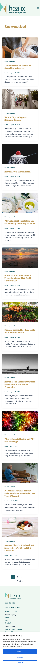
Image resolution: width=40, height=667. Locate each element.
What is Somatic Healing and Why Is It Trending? (19, 440)
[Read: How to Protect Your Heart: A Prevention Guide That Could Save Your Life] (20, 257)
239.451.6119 (10, 603)
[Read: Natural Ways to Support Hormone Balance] (20, 99)
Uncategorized (10, 61)
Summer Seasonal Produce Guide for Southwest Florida (20, 331)
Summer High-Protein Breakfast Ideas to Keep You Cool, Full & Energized (19, 548)
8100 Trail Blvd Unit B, (12, 607)
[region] (20, 649)
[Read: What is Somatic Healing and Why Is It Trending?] (20, 421)
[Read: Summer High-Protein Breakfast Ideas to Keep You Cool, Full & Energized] (20, 527)
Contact (8, 623)
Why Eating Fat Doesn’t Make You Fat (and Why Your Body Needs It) (20, 222)
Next (20, 581)
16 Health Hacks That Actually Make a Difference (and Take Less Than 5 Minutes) (20, 493)
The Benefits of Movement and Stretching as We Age (18, 66)
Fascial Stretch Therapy (13, 629)
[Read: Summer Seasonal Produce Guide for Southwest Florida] (20, 312)
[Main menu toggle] (37, 8)
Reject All (20, 662)
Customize (20, 657)
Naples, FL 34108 (11, 612)
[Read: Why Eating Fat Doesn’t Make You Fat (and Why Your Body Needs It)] (20, 203)
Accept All (20, 651)
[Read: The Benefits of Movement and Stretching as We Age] (20, 47)
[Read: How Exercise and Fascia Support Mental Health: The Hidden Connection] (20, 364)
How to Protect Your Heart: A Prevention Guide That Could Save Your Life (18, 278)
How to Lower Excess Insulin (17, 171)
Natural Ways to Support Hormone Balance (16, 118)
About (7, 620)
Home (7, 617)
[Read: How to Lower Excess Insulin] (20, 154)
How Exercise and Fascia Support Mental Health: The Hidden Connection (20, 384)
